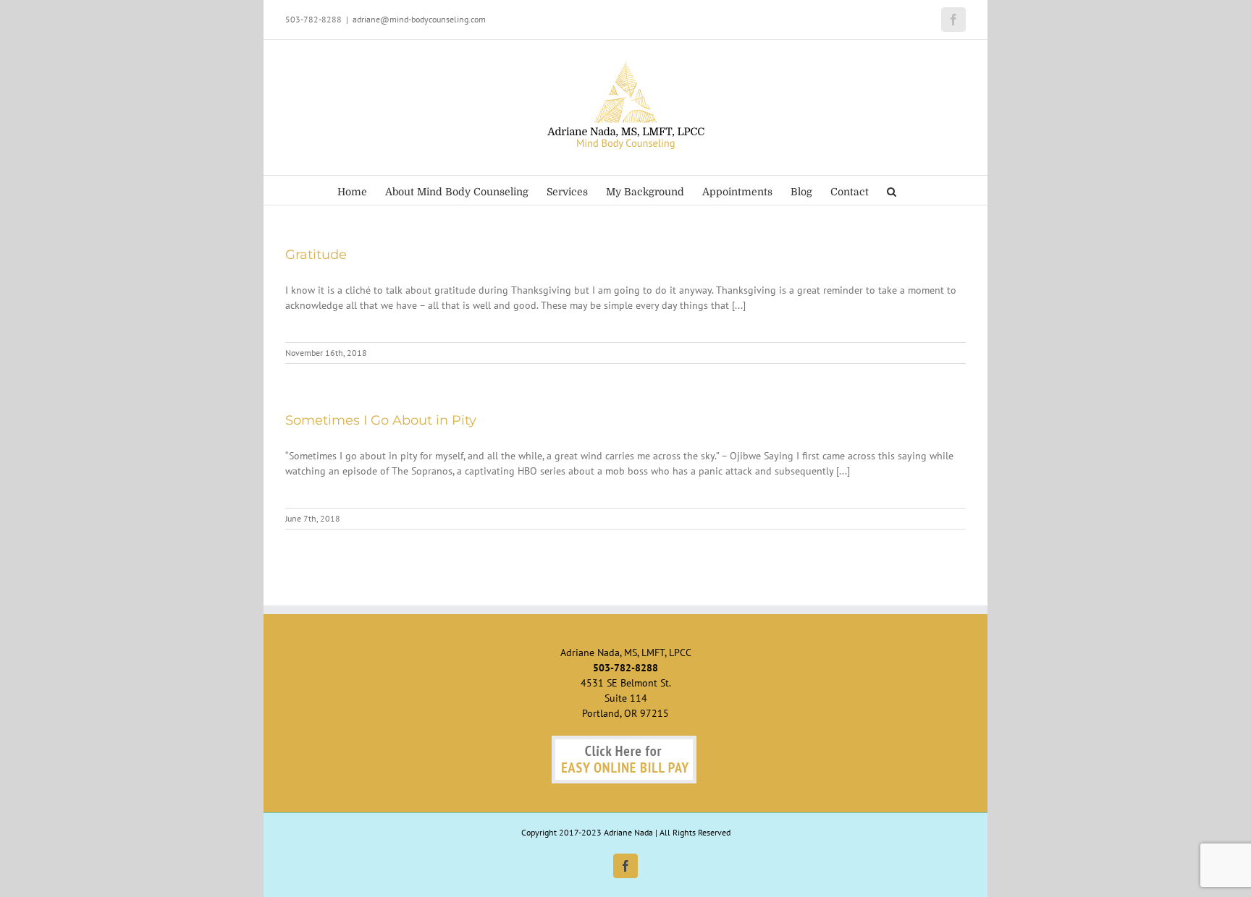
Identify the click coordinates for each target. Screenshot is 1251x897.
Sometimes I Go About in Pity (380, 420)
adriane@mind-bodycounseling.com (419, 19)
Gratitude (316, 255)
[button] (891, 190)
